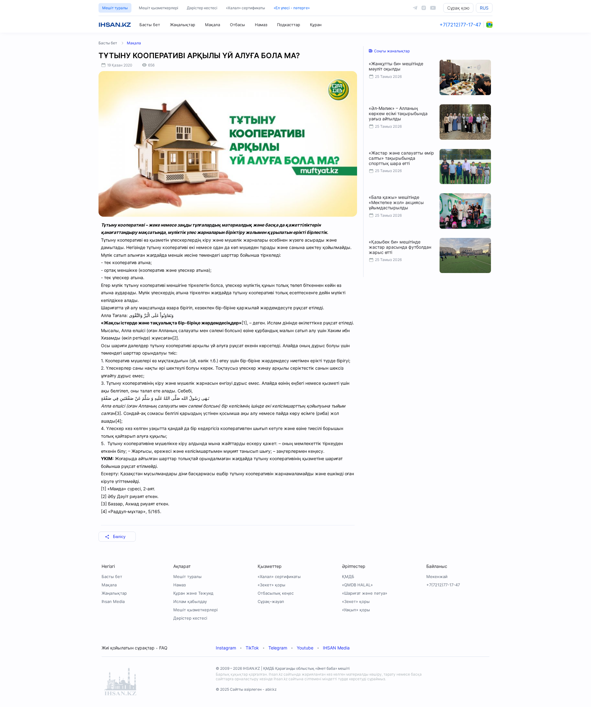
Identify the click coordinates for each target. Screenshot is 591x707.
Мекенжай (437, 576)
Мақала (212, 24)
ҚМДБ (348, 576)
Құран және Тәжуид (193, 593)
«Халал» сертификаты (245, 8)
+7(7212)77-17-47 (460, 25)
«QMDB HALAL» (357, 584)
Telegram (277, 647)
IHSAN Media (336, 647)
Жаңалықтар (182, 24)
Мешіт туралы (115, 8)
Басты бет (149, 24)
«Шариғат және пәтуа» (364, 593)
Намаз (261, 24)
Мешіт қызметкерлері (158, 8)
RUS (484, 7)
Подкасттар (288, 24)
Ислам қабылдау (190, 601)
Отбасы (237, 24)
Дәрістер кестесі (202, 8)
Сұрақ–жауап (271, 601)
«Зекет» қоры (271, 584)
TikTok (252, 647)
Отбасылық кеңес (276, 593)
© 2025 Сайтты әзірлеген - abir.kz (246, 689)
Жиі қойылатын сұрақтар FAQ (134, 647)
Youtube (305, 647)
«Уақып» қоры (356, 609)
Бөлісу (119, 536)
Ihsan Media (113, 601)
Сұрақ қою (458, 7)
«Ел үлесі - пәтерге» (292, 8)
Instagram (226, 647)
